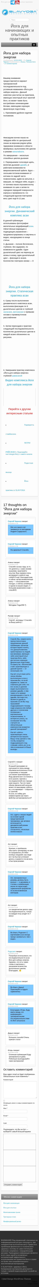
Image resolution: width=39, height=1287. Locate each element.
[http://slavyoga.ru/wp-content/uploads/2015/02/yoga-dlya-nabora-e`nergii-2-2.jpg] (19, 322)
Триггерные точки (9, 1217)
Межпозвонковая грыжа (11, 1212)
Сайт (5, 1123)
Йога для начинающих (11, 1203)
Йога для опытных (9, 1208)
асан (31, 226)
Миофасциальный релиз (12, 1221)
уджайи (23, 165)
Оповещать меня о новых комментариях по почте (19, 1104)
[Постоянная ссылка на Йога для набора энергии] (19, 71)
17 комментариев (10, 63)
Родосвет (11, 951)
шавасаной (17, 376)
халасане (7, 312)
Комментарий (8, 1080)
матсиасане (18, 312)
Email (5, 1116)
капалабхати (18, 152)
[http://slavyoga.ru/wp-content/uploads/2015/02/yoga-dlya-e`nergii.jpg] (19, 126)
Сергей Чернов (14, 521)
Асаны (23, 62)
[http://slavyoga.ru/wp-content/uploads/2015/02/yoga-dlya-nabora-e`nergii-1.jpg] (19, 273)
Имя (5, 1108)
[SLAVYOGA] (19, 12)
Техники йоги (31, 62)
